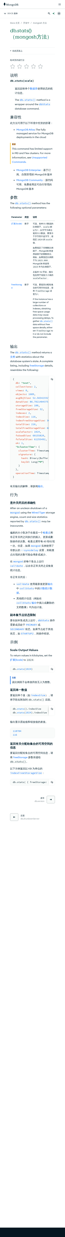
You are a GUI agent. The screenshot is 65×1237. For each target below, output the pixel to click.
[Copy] (52, 379)
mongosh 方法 (40, 23)
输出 (50, 584)
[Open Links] (59, 4)
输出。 (41, 486)
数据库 (34, 88)
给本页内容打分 (17, 60)
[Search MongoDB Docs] (49, 13)
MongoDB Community (29, 180)
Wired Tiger (38, 512)
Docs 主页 (15, 23)
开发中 (26, 23)
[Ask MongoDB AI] (53, 13)
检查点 (46, 532)
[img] (12, 66)
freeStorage (20, 757)
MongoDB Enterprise (28, 170)
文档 (12, 356)
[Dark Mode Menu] (59, 13)
